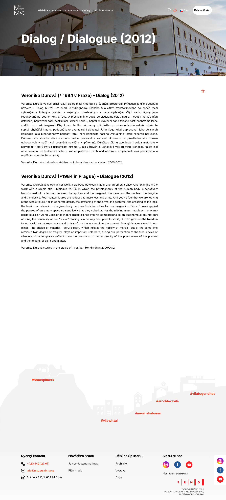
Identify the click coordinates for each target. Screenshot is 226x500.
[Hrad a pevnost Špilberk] (43, 380)
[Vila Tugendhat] (202, 393)
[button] (184, 10)
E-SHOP (109, 10)
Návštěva (43, 10)
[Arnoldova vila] (167, 401)
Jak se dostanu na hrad (83, 463)
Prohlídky (73, 10)
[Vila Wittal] (109, 420)
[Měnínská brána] (147, 413)
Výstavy (86, 10)
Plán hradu (75, 470)
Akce (118, 477)
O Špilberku (58, 10)
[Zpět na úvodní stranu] (25, 10)
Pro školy (99, 10)
